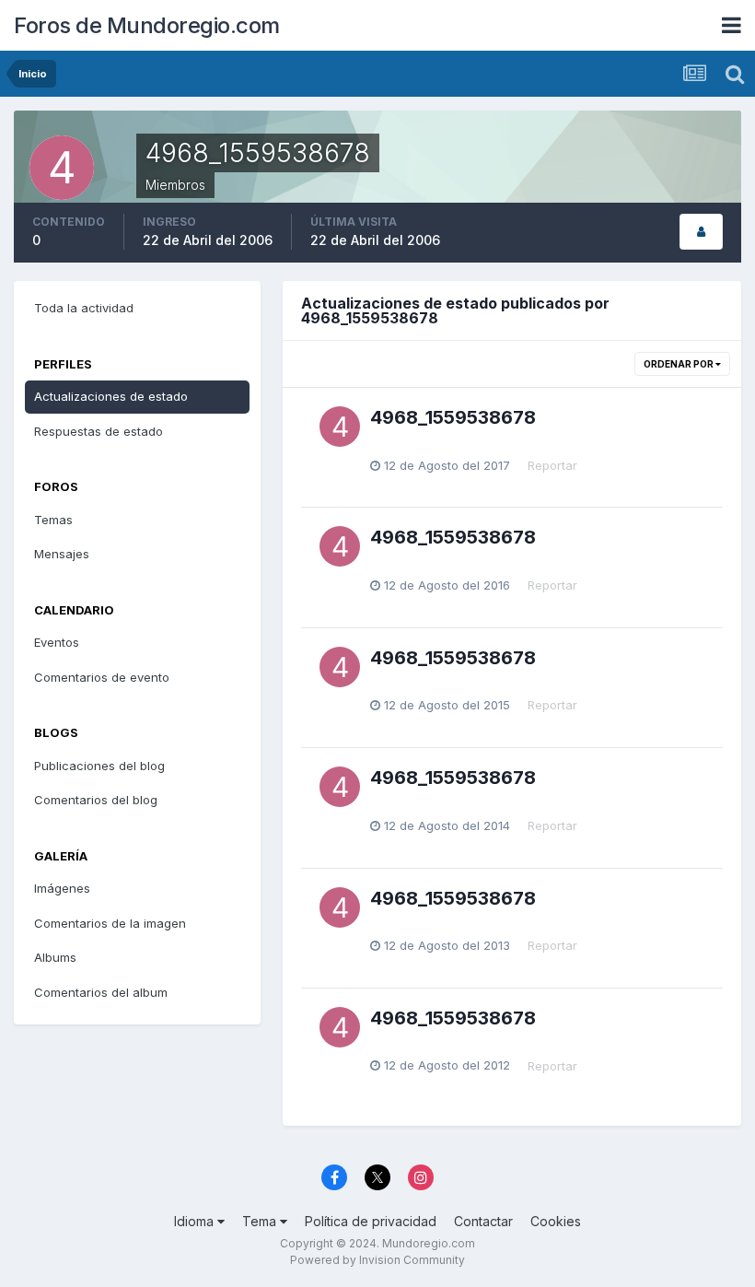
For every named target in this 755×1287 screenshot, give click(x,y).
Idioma (195, 1221)
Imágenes (62, 888)
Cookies (555, 1221)
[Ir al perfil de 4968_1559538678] (339, 426)
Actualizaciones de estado (111, 396)
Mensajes (61, 553)
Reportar (552, 465)
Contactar (483, 1221)
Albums (55, 957)
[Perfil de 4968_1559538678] (701, 232)
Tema (261, 1221)
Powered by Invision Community (377, 1260)
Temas (53, 519)
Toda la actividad (84, 307)
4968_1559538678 (453, 417)
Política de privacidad (370, 1221)
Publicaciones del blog (99, 765)
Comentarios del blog (95, 799)
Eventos (56, 642)
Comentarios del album (101, 992)
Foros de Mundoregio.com (147, 25)
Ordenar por (679, 363)
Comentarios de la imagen (110, 923)
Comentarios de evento (101, 677)
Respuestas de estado (98, 431)
